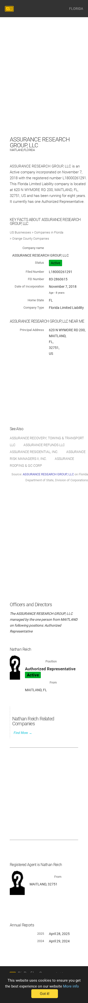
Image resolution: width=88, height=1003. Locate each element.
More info (71, 986)
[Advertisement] (44, 90)
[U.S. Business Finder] (10, 9)
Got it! (44, 994)
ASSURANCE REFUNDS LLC (44, 445)
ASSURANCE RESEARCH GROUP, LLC (48, 474)
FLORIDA (76, 9)
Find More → (23, 733)
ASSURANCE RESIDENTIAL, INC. (34, 452)
